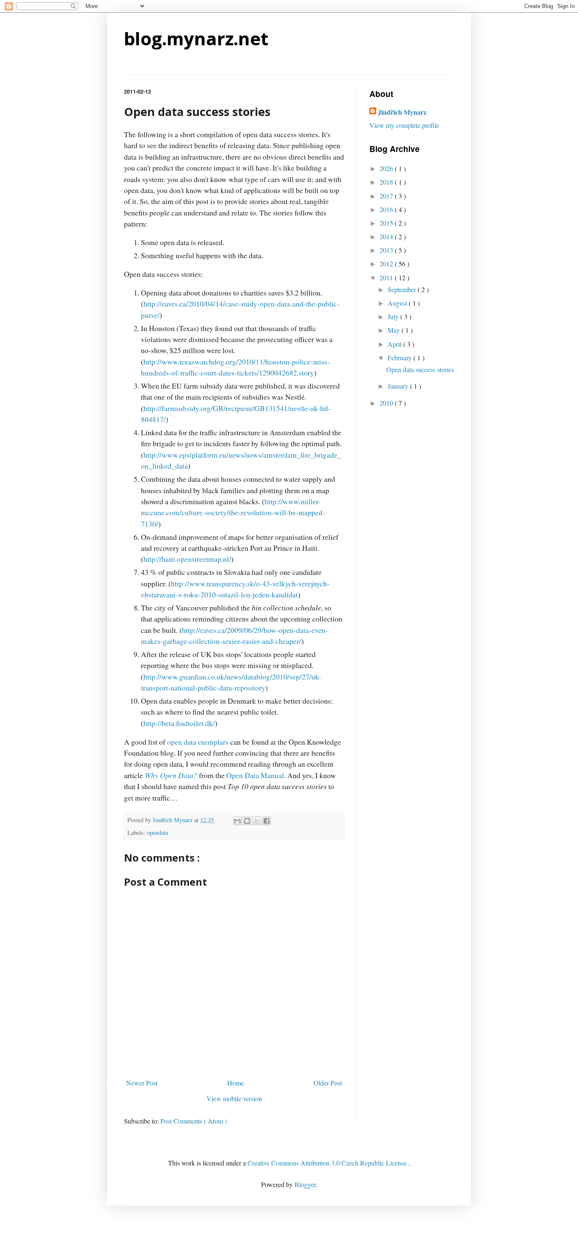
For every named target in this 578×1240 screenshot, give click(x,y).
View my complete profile (404, 125)
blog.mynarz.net (196, 38)
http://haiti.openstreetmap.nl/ (187, 559)
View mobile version (234, 1098)
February (400, 357)
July (394, 316)
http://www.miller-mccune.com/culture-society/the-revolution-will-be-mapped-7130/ (233, 512)
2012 (387, 263)
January (399, 385)
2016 (387, 209)
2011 (387, 277)
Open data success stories (420, 369)
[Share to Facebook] (266, 821)
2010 (387, 402)
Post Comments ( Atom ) (193, 1120)
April (395, 344)
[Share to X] (257, 821)
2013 (387, 250)
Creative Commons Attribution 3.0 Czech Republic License (328, 1162)
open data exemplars (197, 742)
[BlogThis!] (247, 821)
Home (235, 1082)
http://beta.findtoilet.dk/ (179, 723)
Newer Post (141, 1082)
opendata (157, 833)
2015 (387, 222)
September (403, 289)
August (398, 302)
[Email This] (237, 821)
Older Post (328, 1082)
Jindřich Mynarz (402, 112)
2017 (387, 195)
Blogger (305, 1184)
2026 (387, 168)
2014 (387, 236)
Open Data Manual (255, 775)
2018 (387, 181)
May (395, 330)
